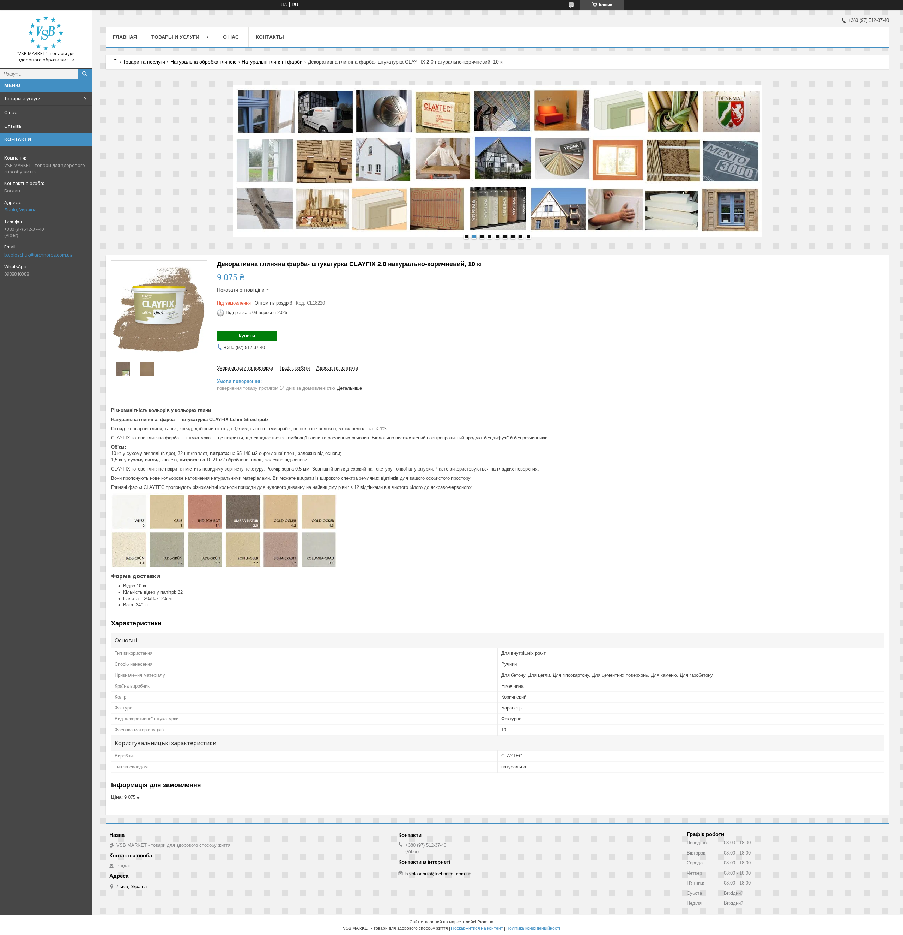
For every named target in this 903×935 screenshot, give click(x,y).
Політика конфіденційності (533, 928)
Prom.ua (485, 921)
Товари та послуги (144, 62)
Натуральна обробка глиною (203, 62)
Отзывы (13, 126)
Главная (125, 37)
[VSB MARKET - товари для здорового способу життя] (45, 32)
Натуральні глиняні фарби (272, 62)
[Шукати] (85, 73)
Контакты (270, 37)
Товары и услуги (22, 98)
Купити (247, 335)
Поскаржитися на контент (477, 928)
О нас (10, 112)
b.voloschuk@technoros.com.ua (38, 255)
